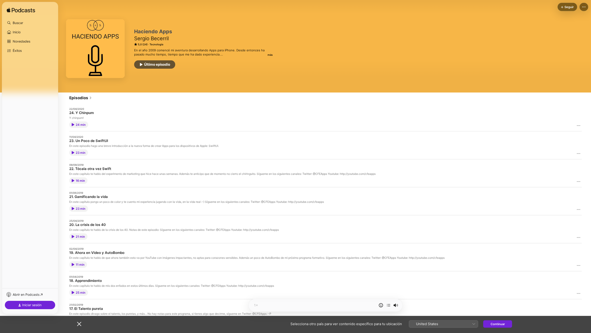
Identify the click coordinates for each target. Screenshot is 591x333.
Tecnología (156, 44)
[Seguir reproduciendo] (388, 305)
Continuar (498, 324)
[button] (30, 23)
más (270, 54)
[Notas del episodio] (381, 305)
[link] (80, 97)
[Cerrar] (79, 324)
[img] (21, 10)
